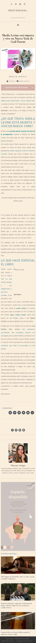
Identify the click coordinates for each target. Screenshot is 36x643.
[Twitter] (16, 4)
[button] (18, 24)
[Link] (24, 4)
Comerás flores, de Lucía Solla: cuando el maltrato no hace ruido (15, 633)
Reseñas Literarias (24, 81)
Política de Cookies (8, 641)
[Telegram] (20, 4)
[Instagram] (11, 4)
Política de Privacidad (22, 639)
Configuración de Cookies (24, 641)
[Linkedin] (20, 430)
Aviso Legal (9, 639)
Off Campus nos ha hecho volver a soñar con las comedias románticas (17, 578)
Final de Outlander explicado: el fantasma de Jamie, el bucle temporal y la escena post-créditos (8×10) (16, 605)
